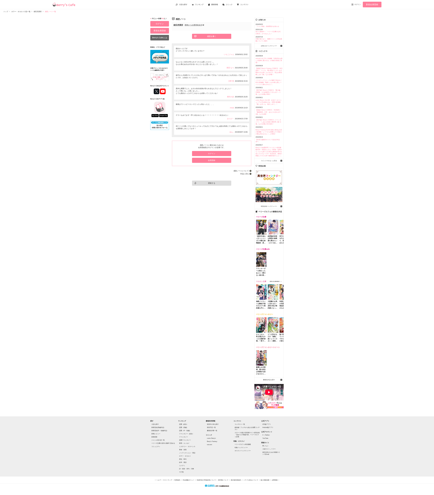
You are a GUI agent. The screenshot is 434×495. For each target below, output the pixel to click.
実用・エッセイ (184, 443)
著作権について (223, 480)
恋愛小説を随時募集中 (275, 281)
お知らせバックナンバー (269, 46)
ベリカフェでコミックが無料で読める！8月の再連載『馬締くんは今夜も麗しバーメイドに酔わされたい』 (269, 82)
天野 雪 (231, 81)
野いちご (265, 446)
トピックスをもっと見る (269, 160)
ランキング (199, 4)
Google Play (163, 115)
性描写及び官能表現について (206, 480)
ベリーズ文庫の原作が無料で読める (163, 443)
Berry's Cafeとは (159, 37)
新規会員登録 (372, 4)
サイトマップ (167, 480)
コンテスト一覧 (240, 424)
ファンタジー (183, 437)
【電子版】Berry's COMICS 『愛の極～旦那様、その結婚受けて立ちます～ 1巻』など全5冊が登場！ (269, 92)
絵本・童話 (182, 462)
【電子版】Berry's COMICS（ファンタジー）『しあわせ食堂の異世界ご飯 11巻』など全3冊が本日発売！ (268, 122)
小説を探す (183, 4)
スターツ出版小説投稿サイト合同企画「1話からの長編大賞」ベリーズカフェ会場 (247, 435)
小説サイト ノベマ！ (269, 449)
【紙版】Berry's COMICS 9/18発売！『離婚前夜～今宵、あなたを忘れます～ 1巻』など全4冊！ (269, 112)
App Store (155, 115)
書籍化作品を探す (269, 380)
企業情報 (275, 480)
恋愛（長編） (183, 427)
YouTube (265, 438)
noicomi (209, 444)
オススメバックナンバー (243, 451)
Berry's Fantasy (212, 441)
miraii (232, 108)
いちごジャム (229, 54)
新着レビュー (155, 434)
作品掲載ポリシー (188, 480)
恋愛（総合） (183, 424)
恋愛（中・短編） (185, 430)
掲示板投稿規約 (236, 480)
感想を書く (211, 36)
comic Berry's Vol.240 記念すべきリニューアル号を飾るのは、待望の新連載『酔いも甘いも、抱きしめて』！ (269, 102)
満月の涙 (230, 97)
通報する (211, 183)
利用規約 (177, 480)
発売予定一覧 (211, 427)
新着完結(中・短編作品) (159, 430)
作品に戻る (244, 174)
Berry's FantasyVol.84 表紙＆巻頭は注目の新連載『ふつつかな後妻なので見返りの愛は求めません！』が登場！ (269, 132)
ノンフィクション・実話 (187, 453)
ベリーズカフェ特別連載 (243, 444)
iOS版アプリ (266, 424)
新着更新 (154, 437)
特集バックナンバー (241, 447)
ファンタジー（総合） (186, 434)
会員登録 (211, 160)
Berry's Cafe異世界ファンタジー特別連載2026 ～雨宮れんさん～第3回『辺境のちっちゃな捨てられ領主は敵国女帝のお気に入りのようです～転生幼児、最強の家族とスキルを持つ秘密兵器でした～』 (269, 152)
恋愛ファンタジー (185, 440)
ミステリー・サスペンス (187, 446)
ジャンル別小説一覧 (158, 440)
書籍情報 (214, 4)
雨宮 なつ (230, 68)
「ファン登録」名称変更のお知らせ (267, 26)
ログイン (357, 4)
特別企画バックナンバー (269, 206)
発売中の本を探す (213, 424)
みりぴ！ (230, 119)
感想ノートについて (241, 171)
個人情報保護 (265, 480)
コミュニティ (155, 446)
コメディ (182, 465)
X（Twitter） (266, 435)
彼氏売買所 (178, 25)
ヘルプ (158, 480)
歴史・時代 (182, 459)
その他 (181, 472)
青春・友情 (182, 450)
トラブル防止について (250, 480)
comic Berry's (211, 438)
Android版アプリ (267, 427)
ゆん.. (232, 132)
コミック (229, 4)
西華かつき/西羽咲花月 (193, 25)
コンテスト (244, 4)
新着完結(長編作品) (157, 427)
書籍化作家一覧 (212, 430)
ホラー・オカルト (185, 456)
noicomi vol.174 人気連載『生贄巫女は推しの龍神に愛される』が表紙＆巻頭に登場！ (269, 60)
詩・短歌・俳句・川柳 (186, 469)
